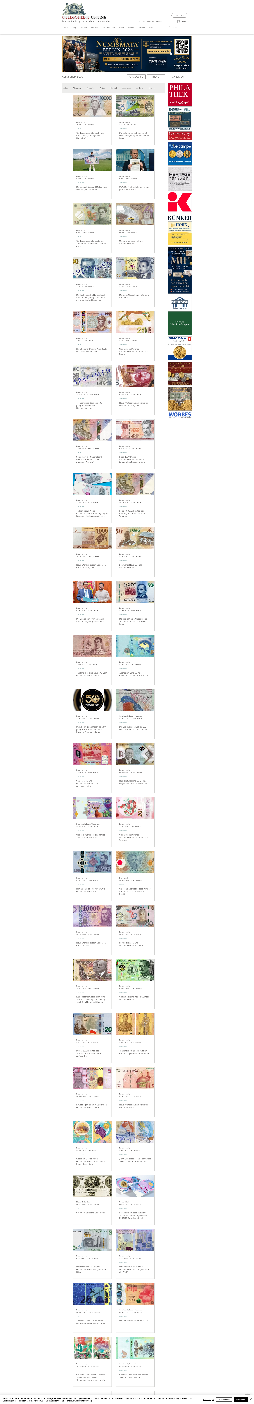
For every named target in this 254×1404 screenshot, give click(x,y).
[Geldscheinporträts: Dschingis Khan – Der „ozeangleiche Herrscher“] (92, 106)
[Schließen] (250, 1399)
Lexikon (139, 88)
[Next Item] (187, 54)
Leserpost (126, 88)
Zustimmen (240, 1399)
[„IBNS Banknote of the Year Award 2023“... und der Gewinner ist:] (135, 1132)
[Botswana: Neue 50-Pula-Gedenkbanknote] (135, 538)
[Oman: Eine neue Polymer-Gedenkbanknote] (135, 214)
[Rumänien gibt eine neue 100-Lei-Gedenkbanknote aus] (92, 862)
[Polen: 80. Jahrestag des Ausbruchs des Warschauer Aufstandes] (92, 1024)
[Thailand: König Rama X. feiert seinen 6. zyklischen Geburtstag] (135, 1024)
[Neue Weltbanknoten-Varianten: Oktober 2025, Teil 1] (92, 538)
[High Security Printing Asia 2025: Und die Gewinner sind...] (92, 322)
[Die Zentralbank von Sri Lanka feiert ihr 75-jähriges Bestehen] (92, 592)
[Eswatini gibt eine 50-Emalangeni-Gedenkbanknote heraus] (92, 1078)
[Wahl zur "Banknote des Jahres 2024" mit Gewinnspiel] (92, 808)
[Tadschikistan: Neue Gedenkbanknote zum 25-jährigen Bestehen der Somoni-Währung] (92, 484)
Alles (66, 88)
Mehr (150, 88)
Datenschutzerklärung (82, 1400)
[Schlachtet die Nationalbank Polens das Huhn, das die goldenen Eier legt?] (92, 430)
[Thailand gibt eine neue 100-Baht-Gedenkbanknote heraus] (92, 646)
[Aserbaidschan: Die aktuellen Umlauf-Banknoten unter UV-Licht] (92, 1294)
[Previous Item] (66, 54)
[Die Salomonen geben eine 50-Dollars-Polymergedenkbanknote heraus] (135, 106)
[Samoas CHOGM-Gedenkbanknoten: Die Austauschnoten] (92, 754)
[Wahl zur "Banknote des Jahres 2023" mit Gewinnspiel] (135, 1348)
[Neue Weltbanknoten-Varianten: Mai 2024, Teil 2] (135, 1078)
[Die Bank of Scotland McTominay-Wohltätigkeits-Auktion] (92, 160)
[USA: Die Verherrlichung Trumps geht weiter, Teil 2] (135, 160)
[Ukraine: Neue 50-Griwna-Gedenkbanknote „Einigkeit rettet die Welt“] (135, 1240)
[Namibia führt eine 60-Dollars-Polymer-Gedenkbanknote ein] (135, 754)
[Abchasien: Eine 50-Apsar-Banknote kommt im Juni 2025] (135, 646)
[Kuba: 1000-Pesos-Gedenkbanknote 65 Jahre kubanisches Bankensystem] (135, 430)
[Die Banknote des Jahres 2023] (135, 1294)
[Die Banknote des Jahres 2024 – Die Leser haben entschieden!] (135, 700)
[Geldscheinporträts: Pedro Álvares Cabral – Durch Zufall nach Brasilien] (135, 862)
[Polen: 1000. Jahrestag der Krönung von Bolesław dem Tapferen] (135, 484)
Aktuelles (90, 88)
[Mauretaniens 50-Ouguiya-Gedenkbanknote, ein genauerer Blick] (92, 1240)
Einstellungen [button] (208, 1399)
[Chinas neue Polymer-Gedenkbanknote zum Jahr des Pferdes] (135, 322)
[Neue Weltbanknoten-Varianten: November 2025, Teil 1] (135, 376)
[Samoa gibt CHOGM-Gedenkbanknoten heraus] (135, 916)
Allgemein (77, 88)
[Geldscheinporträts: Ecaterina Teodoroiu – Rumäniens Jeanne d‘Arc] (92, 214)
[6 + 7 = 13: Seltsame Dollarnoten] (92, 1186)
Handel (113, 88)
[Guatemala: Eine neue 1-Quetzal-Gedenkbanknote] (135, 970)
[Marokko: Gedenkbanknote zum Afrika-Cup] (135, 268)
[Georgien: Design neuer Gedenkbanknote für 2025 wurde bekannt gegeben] (92, 1132)
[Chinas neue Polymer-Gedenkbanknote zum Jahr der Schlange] (135, 808)
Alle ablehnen (224, 1399)
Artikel (102, 88)
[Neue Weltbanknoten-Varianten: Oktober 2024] (92, 916)
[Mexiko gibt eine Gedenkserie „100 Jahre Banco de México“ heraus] (135, 592)
